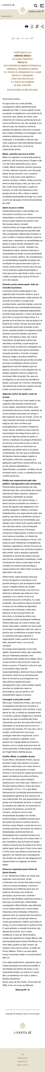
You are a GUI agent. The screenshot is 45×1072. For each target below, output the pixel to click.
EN (13, 38)
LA (27, 38)
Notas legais (23, 1058)
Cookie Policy (22, 1061)
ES (18, 38)
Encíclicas (6, 16)
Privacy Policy (22, 1065)
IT (23, 38)
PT (32, 38)
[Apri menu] (41, 6)
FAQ (22, 1054)
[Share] (42, 27)
